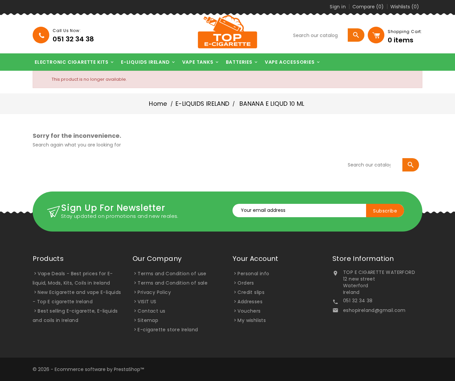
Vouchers (248, 311)
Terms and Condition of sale (173, 283)
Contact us (151, 311)
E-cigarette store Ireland (168, 329)
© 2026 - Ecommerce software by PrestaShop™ (88, 369)
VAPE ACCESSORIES (293, 62)
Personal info (253, 273)
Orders (245, 283)
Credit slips (250, 292)
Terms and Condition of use (172, 273)
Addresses (249, 301)
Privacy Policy (154, 292)
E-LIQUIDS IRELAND (148, 62)
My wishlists (251, 320)
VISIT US (147, 301)
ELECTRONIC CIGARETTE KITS (75, 62)
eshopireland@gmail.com (374, 310)
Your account (255, 258)
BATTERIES (242, 62)
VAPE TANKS (201, 62)
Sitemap (148, 320)
